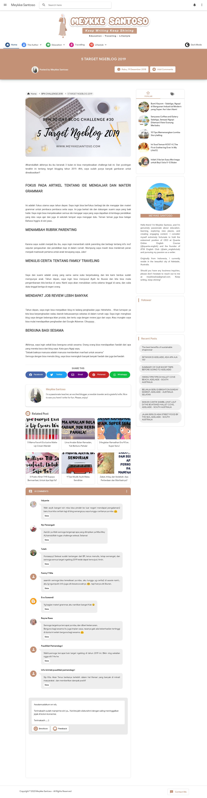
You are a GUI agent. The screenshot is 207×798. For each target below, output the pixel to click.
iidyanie (45, 500)
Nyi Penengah (48, 525)
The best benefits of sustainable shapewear (157, 348)
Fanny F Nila (47, 573)
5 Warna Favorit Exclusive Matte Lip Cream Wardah (42, 444)
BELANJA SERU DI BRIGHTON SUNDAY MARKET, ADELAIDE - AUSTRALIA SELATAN (160, 392)
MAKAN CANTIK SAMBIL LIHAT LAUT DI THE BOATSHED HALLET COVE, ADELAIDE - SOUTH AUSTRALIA (159, 404)
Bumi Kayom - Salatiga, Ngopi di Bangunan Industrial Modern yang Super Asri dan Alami (166, 106)
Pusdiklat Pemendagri (52, 646)
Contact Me (178, 792)
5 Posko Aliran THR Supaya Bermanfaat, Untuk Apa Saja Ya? (42, 478)
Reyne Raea (47, 618)
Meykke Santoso (55, 389)
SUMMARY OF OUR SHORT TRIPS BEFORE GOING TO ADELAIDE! (157, 368)
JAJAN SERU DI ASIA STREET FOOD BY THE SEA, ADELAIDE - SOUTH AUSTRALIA (160, 417)
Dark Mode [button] (196, 44)
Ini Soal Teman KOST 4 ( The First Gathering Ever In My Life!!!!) (164, 147)
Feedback (60, 728)
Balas (47, 516)
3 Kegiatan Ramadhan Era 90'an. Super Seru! (114, 444)
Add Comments (165, 69)
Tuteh (44, 549)
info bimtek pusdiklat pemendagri (58, 670)
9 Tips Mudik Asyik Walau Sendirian (78, 478)
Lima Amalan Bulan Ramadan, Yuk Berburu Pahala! (78, 444)
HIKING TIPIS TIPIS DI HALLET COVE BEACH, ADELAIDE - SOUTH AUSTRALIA (158, 379)
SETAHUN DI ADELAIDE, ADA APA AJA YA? (159, 358)
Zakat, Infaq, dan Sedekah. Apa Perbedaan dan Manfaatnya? (114, 478)
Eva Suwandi (47, 597)
